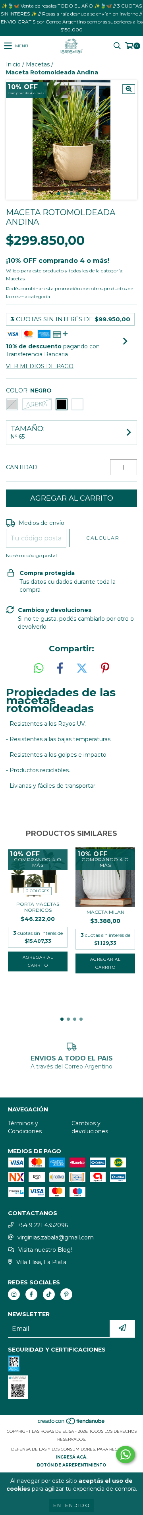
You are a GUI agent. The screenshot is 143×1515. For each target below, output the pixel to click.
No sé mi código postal (31, 555)
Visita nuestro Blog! (45, 1249)
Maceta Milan (105, 912)
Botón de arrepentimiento (71, 1465)
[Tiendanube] (71, 1423)
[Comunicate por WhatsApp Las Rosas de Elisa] (125, 1454)
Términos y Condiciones (25, 1127)
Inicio (13, 64)
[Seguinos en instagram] (14, 1294)
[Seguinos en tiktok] (49, 1294)
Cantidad (21, 467)
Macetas (38, 64)
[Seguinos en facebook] (31, 1294)
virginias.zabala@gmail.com (55, 1237)
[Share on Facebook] (60, 668)
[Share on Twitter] (81, 668)
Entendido (71, 1505)
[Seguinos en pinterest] (66, 1294)
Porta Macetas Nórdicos (37, 907)
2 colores (37, 890)
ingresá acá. (71, 1457)
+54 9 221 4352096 (42, 1225)
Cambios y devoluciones (90, 1127)
